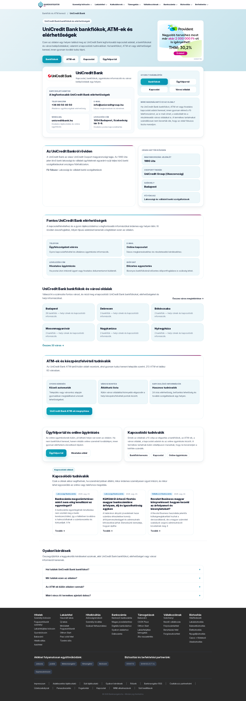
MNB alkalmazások (122, 688)
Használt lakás (66, 618)
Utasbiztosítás (195, 642)
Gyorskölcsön (40, 632)
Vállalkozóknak (151, 4)
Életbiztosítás (195, 630)
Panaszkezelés (64, 688)
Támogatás (133, 4)
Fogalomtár (84, 688)
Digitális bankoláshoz (122, 626)
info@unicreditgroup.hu (109, 104)
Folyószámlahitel (171, 626)
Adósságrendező (94, 618)
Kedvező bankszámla (122, 618)
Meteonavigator (68, 664)
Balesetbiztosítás (197, 626)
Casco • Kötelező (197, 638)
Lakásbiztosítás (196, 622)
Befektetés (200, 4)
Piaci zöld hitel (67, 636)
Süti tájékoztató (91, 683)
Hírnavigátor (87, 664)
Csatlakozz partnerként (181, 683)
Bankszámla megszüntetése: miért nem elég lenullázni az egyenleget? (74, 502)
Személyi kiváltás (94, 622)
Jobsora (39, 664)
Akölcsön (103, 664)
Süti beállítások (146, 688)
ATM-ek (70, 59)
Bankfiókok (52, 59)
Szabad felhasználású (96, 626)
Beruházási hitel (171, 630)
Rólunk (133, 683)
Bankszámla (169, 4)
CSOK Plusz (143, 622)
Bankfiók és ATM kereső (54, 13)
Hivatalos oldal (79, 453)
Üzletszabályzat (41, 688)
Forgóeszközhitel (172, 634)
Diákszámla (117, 634)
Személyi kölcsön (81, 4)
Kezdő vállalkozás (172, 622)
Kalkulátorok (116, 4)
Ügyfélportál (110, 59)
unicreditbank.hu (62, 120)
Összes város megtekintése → (188, 298)
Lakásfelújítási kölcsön (44, 628)
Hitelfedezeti (195, 618)
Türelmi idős (65, 640)
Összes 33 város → (53, 345)
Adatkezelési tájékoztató (64, 683)
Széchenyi (169, 618)
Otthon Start (65, 632)
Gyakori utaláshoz (120, 630)
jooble (52, 664)
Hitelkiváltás (39, 640)
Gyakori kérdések (114, 683)
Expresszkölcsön (43, 672)
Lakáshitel (100, 4)
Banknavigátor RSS (153, 683)
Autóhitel (38, 644)
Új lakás (63, 622)
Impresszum (39, 683)
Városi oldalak (183, 89)
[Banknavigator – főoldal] (48, 5)
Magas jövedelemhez (122, 622)
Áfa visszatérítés (145, 636)
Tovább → (60, 531)
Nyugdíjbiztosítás (197, 634)
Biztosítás (185, 4)
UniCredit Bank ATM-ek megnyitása (69, 411)
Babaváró (38, 636)
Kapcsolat (89, 59)
